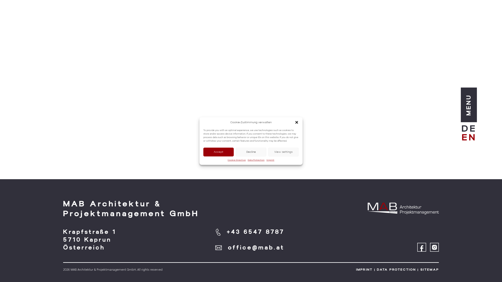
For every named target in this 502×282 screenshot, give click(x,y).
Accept (218, 152)
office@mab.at (256, 247)
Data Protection (256, 160)
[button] (297, 122)
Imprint (270, 160)
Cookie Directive (237, 160)
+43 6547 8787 (256, 231)
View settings (283, 152)
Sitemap (429, 269)
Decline (251, 152)
